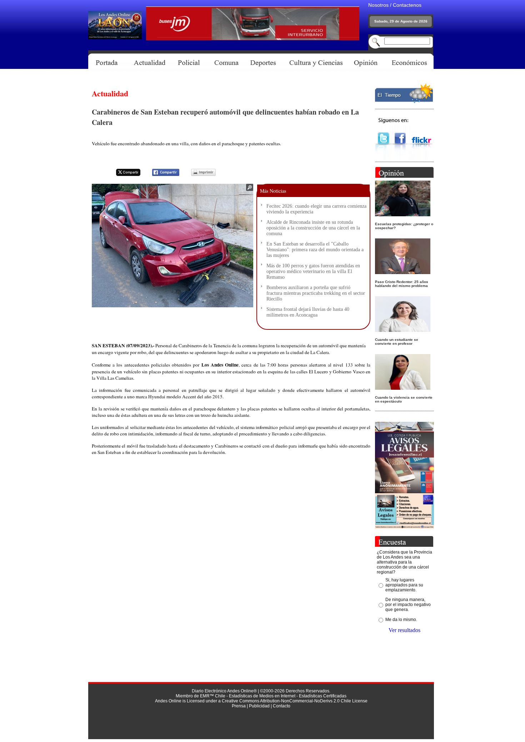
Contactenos (407, 5)
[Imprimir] (198, 175)
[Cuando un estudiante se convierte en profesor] (402, 330)
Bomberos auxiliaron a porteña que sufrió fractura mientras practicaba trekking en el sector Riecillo (315, 293)
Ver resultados (404, 630)
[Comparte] (161, 175)
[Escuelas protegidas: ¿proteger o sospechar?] (402, 214)
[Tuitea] (123, 175)
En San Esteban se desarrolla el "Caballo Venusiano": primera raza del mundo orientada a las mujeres (315, 249)
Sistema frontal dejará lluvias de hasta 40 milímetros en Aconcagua (307, 312)
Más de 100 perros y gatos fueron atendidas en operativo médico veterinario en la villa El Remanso (313, 271)
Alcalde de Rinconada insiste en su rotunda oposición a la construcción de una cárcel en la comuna (313, 227)
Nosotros (378, 5)
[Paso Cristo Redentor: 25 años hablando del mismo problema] (402, 272)
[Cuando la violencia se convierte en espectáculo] (402, 388)
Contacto (281, 705)
